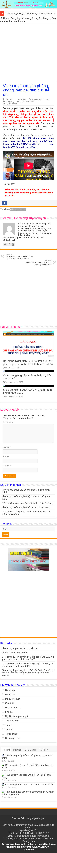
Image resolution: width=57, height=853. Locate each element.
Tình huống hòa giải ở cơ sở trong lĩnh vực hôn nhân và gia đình (26, 512)
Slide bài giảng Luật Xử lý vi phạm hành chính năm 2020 (28, 658)
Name (7, 447)
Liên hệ (33, 648)
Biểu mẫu (10, 694)
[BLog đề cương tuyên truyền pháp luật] (28, 4)
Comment (9, 422)
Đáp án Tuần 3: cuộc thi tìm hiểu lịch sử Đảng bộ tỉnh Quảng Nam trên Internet (28, 672)
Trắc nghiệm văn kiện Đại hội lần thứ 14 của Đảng (27, 503)
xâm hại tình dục (18, 209)
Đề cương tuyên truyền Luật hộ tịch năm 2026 (25, 507)
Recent (6, 750)
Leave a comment (28, 101)
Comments (30, 750)
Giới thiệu (10, 703)
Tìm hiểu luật (12, 720)
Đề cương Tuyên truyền (16, 99)
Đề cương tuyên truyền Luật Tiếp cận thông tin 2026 (26, 497)
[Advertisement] (28, 53)
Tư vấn (8, 729)
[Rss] (29, 821)
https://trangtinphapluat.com (17, 129)
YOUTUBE (28, 849)
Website (7, 465)
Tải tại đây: (9, 184)
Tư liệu (8, 725)
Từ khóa (43, 750)
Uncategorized (12, 738)
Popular (17, 750)
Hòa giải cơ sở (12, 707)
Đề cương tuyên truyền (33, 818)
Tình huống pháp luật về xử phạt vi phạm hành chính (26, 491)
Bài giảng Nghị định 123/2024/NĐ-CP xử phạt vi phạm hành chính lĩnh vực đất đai (28, 362)
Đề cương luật (12, 699)
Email (7, 456)
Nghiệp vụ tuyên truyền (17, 716)
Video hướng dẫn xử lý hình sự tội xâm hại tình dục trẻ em (19, 257)
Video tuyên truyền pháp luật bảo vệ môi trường (38, 263)
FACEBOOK (42, 846)
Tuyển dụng (11, 734)
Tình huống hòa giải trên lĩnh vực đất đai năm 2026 (30, 13)
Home (5, 18)
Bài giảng (15, 18)
